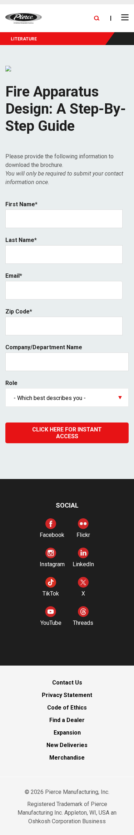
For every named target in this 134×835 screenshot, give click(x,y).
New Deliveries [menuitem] (67, 745)
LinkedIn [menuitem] (83, 564)
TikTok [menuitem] (51, 593)
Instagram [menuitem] (52, 564)
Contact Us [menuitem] (67, 682)
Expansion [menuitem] (67, 732)
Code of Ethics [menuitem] (67, 707)
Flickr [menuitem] (83, 535)
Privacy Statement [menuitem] (67, 695)
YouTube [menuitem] (50, 622)
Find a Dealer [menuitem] (67, 720)
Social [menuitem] (67, 505)
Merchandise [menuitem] (67, 757)
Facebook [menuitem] (52, 535)
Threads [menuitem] (83, 622)
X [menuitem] (83, 593)
